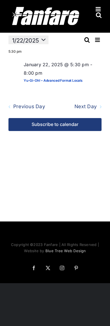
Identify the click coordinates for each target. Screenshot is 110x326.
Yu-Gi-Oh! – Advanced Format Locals (53, 80)
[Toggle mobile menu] (99, 9)
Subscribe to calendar (55, 124)
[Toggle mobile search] (99, 15)
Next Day (85, 106)
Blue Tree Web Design (65, 251)
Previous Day (29, 106)
